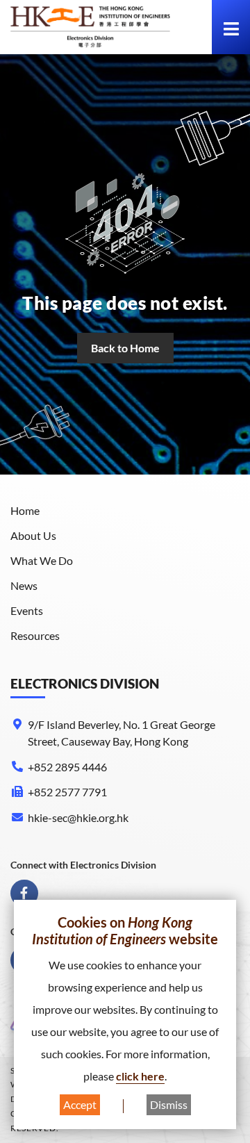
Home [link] (25, 510)
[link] (90, 27)
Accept (80, 1104)
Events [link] (26, 610)
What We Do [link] (41, 560)
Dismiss (169, 1104)
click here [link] (140, 1076)
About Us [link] (33, 535)
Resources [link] (35, 635)
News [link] (24, 585)
